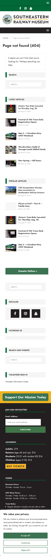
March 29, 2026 (25, 152)
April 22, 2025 (25, 209)
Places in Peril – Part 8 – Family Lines (30, 204)
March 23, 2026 (25, 164)
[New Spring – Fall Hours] (10, 163)
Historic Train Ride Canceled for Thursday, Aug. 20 (30, 107)
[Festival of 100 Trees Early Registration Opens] (10, 122)
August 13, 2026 (25, 111)
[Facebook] (20, 8)
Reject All (25, 550)
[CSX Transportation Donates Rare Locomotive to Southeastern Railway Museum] (10, 190)
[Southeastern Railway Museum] (25, 26)
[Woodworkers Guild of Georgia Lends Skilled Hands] (10, 150)
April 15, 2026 (25, 139)
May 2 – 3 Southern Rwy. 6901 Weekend (29, 134)
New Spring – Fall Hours (29, 160)
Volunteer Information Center (16, 381)
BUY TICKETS (15, 466)
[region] (25, 533)
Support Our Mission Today (25, 397)
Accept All (25, 535)
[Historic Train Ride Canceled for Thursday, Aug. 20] (10, 109)
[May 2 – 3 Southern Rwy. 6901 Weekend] (10, 136)
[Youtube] (30, 8)
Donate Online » (27, 271)
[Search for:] (25, 84)
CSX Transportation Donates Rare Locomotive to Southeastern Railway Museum (31, 190)
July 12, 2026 (24, 125)
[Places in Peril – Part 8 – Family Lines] (10, 206)
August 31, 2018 (25, 195)
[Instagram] (25, 8)
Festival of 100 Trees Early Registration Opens (30, 120)
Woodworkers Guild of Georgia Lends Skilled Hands (32, 148)
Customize (25, 543)
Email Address (11, 416)
